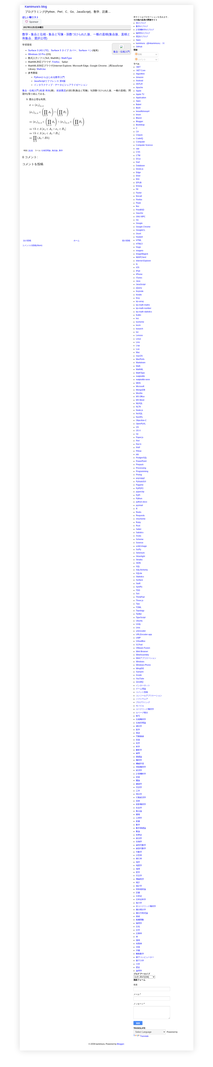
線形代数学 (141, 848)
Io (137, 264)
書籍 (138, 814)
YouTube (140, 678)
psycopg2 (140, 478)
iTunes (139, 278)
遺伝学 (139, 726)
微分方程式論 (142, 913)
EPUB (138, 182)
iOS (137, 267)
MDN (138, 383)
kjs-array (140, 301)
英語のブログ (142, 36)
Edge (138, 172)
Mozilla (139, 393)
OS (137, 427)
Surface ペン (85, 50)
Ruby (138, 522)
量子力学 (140, 960)
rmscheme (140, 519)
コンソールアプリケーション (149, 695)
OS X (138, 430)
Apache (139, 87)
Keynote (139, 291)
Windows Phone (143, 665)
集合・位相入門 (30, 90)
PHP (138, 447)
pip (137, 454)
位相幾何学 (141, 719)
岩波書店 (61, 90)
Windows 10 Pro (36, 54)
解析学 (139, 750)
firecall (139, 196)
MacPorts (140, 359)
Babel (138, 104)
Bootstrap (140, 125)
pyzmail (139, 505)
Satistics (139, 532)
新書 (138, 821)
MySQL (139, 403)
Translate (144, 1036)
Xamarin (140, 672)
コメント (141, 59)
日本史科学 (141, 899)
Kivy (138, 298)
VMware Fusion (143, 648)
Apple (138, 91)
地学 (138, 862)
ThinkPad (140, 597)
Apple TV (140, 94)
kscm (138, 325)
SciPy (138, 549)
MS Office (140, 396)
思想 (138, 801)
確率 (138, 753)
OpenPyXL (141, 424)
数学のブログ (142, 26)
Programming (142, 471)
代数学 (139, 852)
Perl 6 (138, 444)
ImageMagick (142, 254)
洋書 (138, 950)
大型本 (139, 855)
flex (137, 206)
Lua (137, 349)
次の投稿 (27, 240)
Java (138, 281)
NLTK (138, 407)
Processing (141, 468)
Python (139, 498)
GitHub (139, 46)
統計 (138, 882)
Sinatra (139, 559)
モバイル (140, 706)
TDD (138, 590)
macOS (139, 356)
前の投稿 (126, 240)
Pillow (138, 451)
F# (137, 189)
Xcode (139, 675)
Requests (140, 515)
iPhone (139, 274)
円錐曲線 (140, 736)
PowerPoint (141, 461)
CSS (138, 152)
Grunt (138, 233)
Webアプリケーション (146, 658)
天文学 (139, 875)
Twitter (139, 614)
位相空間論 (46, 150)
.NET (138, 67)
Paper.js (139, 437)
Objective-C (141, 420)
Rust (138, 526)
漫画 (138, 940)
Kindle (139, 295)
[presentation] (57, 123)
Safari (138, 529)
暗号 (138, 716)
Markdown (140, 362)
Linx (138, 342)
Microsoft (140, 386)
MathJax (41, 69)
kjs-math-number (143, 308)
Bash (138, 108)
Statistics (140, 576)
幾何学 (139, 760)
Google (139, 223)
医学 (138, 729)
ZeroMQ (139, 682)
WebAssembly (142, 655)
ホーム (77, 240)
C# (137, 131)
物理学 (139, 923)
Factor (139, 193)
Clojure (139, 135)
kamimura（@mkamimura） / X (150, 43)
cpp (137, 148)
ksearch (139, 329)
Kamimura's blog (36, 6)
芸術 (138, 777)
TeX (137, 593)
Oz (137, 434)
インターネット (143, 685)
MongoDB (140, 390)
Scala (138, 536)
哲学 (138, 872)
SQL (138, 566)
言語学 (139, 787)
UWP (138, 638)
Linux (138, 339)
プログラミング (143, 702)
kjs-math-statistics (144, 312)
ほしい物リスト (30, 17)
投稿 (139, 54)
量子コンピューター (145, 957)
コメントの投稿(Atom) (32, 245)
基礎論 (139, 757)
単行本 (139, 858)
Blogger (139, 121)
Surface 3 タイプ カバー (63, 50)
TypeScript (140, 617)
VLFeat (139, 644)
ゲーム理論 (141, 689)
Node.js (139, 410)
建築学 (139, 784)
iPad (138, 271)
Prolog (139, 475)
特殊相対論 (141, 889)
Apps (138, 40)
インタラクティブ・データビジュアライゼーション (61, 84)
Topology (140, 610)
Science (139, 542)
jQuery (139, 288)
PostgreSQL (141, 458)
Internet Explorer (143, 261)
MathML (139, 369)
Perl (138, 441)
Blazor (139, 118)
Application (141, 97)
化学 (138, 743)
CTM (138, 155)
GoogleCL (140, 230)
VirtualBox (140, 641)
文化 (138, 926)
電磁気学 (140, 879)
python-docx (141, 502)
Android (139, 80)
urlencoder (141, 631)
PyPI (138, 495)
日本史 (139, 896)
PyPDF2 (139, 488)
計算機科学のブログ (145, 29)
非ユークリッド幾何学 (146, 906)
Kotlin (138, 315)
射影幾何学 (141, 804)
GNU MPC (140, 216)
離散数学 (140, 954)
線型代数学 (141, 845)
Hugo (138, 247)
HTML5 (139, 244)
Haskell (139, 237)
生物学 (139, 841)
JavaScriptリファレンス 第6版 (50, 81)
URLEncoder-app (144, 634)
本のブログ (141, 23)
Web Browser (142, 651)
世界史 (139, 835)
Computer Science (144, 145)
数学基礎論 (141, 828)
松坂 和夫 (45, 90)
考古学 (139, 794)
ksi (137, 332)
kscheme (140, 322)
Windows (140, 661)
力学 (138, 964)
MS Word (140, 400)
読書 (138, 892)
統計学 (139, 886)
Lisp (138, 345)
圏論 (138, 780)
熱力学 (139, 903)
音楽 (138, 740)
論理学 (139, 971)
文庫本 (139, 933)
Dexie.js (139, 169)
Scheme (139, 539)
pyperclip (140, 492)
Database (140, 165)
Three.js (139, 600)
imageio (139, 250)
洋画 (138, 947)
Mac (138, 352)
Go (137, 220)
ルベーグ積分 (142, 712)
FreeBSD (140, 210)
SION (138, 563)
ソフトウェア (142, 699)
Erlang (139, 186)
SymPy (139, 587)
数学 (61, 150)
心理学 (139, 818)
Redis (138, 512)
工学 (138, 791)
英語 (138, 733)
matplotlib (140, 376)
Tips (138, 604)
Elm (137, 179)
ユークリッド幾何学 (145, 709)
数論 (138, 831)
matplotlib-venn (143, 379)
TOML (138, 607)
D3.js (138, 159)
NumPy (139, 417)
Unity (138, 624)
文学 (138, 930)
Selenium (140, 553)
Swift (138, 583)
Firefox (55, 61)
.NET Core (140, 70)
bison (138, 114)
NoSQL (139, 413)
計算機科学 (141, 774)
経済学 (139, 770)
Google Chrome (143, 227)
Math (138, 366)
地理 (138, 869)
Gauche (139, 213)
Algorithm (140, 74)
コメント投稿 (142, 692)
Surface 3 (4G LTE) (38, 50)
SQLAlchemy (142, 570)
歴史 (138, 967)
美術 (138, 916)
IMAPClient (141, 257)
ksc (137, 318)
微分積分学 (141, 909)
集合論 (55, 150)
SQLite (139, 573)
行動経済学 (141, 797)
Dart (138, 162)
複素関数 (140, 920)
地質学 (139, 865)
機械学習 (140, 763)
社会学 (139, 808)
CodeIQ (139, 138)
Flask (138, 203)
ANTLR (139, 84)
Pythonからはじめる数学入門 (49, 77)
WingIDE (140, 668)
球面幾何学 (141, 767)
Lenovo (139, 335)
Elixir (138, 176)
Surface (139, 580)
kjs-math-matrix (143, 305)
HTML (138, 240)
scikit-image (141, 546)
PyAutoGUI (141, 481)
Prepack (139, 464)
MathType (66, 58)
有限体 (139, 943)
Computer (140, 142)
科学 (138, 746)
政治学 (139, 838)
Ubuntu (139, 621)
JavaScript (140, 284)
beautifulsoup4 (142, 111)
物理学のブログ (143, 33)
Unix (138, 627)
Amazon (139, 77)
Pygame (139, 485)
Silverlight (140, 556)
